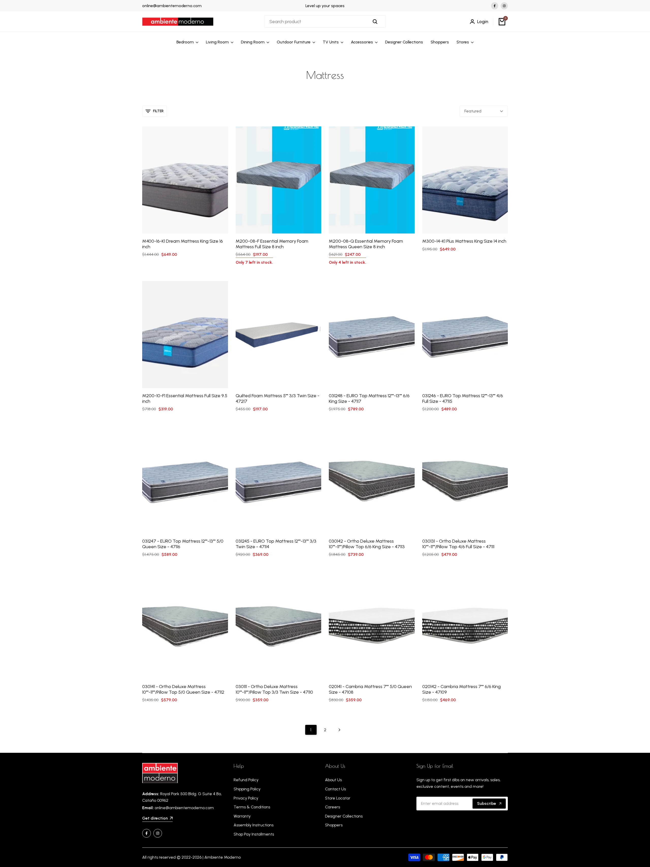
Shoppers (334, 825)
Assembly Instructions (253, 825)
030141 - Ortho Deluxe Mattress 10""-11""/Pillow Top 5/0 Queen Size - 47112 (183, 689)
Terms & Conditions (252, 807)
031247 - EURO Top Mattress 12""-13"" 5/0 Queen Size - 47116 (182, 544)
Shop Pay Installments (254, 834)
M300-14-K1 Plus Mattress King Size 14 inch (464, 241)
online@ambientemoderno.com (172, 5)
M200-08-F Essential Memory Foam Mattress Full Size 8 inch (272, 244)
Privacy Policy (246, 798)
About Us (333, 779)
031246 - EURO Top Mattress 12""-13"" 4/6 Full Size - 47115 (462, 398)
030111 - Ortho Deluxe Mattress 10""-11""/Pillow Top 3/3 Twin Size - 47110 (274, 689)
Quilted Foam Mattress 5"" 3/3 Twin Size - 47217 (277, 398)
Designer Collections (344, 816)
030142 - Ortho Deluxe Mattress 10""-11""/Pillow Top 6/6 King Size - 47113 (367, 544)
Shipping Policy (247, 789)
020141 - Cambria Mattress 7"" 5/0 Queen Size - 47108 (370, 689)
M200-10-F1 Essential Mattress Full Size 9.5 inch (184, 398)
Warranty (242, 816)
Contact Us (335, 789)
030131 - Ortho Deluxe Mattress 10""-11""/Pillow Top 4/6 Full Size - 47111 (458, 544)
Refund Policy (246, 779)
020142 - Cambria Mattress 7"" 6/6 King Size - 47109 (461, 689)
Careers (332, 807)
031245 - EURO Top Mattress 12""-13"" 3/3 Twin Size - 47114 (276, 544)
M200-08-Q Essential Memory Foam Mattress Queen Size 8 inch (366, 244)
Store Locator (337, 798)
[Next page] (339, 730)
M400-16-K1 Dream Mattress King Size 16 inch (182, 244)
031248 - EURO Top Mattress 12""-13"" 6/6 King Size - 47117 (369, 398)
